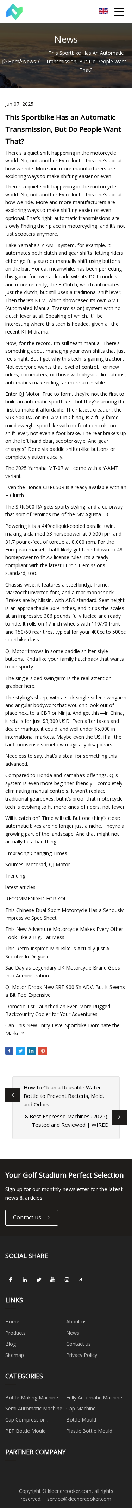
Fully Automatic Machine (94, 1397)
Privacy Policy (81, 1355)
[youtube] (53, 1279)
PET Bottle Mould (25, 1431)
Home (13, 61)
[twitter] (38, 1279)
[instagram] (67, 1279)
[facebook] (10, 1279)
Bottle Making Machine (31, 1397)
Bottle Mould (81, 1419)
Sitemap (14, 1355)
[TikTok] (81, 1279)
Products (15, 1332)
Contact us (27, 1217)
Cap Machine (81, 1408)
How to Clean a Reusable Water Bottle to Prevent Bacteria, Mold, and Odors (64, 1096)
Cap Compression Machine (25, 1420)
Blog (10, 1343)
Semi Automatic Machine (33, 1408)
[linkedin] (24, 1279)
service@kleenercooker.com (79, 1498)
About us (76, 1321)
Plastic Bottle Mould (89, 1431)
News (29, 61)
